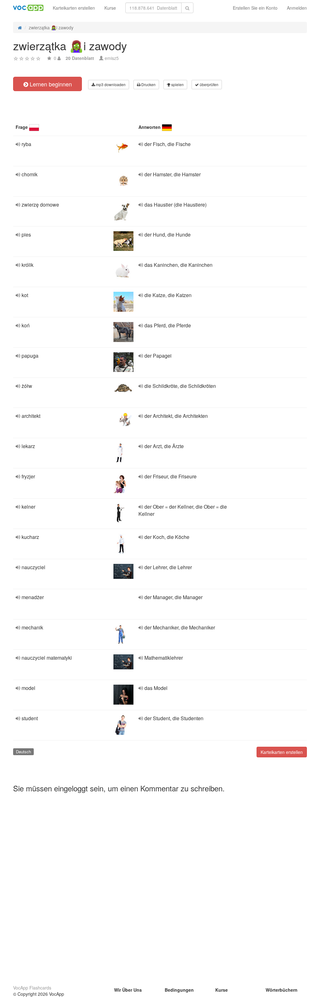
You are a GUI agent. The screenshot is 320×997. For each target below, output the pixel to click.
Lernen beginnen (50, 84)
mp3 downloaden (110, 84)
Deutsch (23, 752)
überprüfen (208, 84)
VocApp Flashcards (32, 988)
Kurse (110, 8)
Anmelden (297, 8)
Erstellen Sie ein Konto (255, 8)
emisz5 (112, 58)
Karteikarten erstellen (74, 8)
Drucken (148, 84)
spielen (177, 84)
